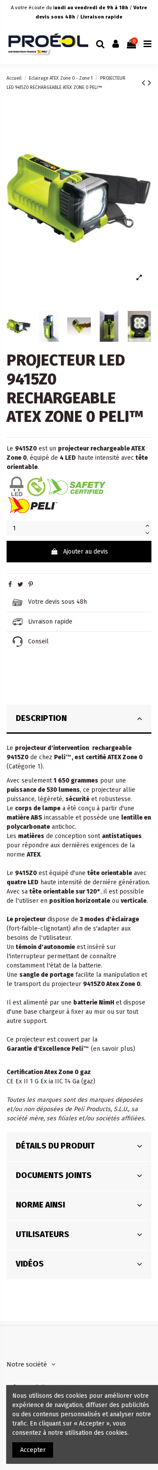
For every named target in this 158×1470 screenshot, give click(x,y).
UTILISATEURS (42, 1234)
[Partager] (10, 584)
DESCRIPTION (41, 718)
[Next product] (149, 83)
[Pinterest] (31, 584)
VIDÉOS (30, 1264)
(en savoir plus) (113, 1049)
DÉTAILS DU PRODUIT (55, 1146)
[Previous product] (145, 83)
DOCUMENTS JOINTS (54, 1175)
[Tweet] (20, 584)
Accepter (33, 1450)
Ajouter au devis (85, 551)
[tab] (79, 719)
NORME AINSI (40, 1205)
